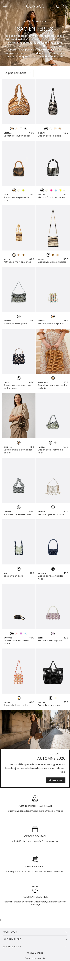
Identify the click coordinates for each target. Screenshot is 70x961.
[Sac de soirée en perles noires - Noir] (53, 569)
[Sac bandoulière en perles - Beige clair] (57, 255)
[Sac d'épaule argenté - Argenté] (19, 316)
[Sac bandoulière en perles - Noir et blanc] (48, 255)
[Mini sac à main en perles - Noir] (42, 190)
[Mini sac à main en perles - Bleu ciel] (56, 190)
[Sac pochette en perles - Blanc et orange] (19, 698)
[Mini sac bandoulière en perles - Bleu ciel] (25, 633)
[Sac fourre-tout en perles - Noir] (25, 128)
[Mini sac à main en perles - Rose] (51, 190)
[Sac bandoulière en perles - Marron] (53, 255)
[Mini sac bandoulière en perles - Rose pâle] (16, 633)
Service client (13, 946)
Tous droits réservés (35, 958)
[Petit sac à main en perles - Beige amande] (14, 255)
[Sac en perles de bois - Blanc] (50, 128)
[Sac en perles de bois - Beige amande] (55, 128)
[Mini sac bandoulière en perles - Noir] (12, 633)
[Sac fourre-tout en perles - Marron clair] (12, 128)
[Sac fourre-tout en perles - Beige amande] (16, 128)
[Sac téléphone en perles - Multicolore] (53, 316)
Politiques (10, 931)
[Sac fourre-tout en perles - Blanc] (21, 128)
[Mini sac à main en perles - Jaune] (60, 190)
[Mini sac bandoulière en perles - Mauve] (21, 633)
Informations (12, 939)
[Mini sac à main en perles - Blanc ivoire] (47, 190)
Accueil (27, 21)
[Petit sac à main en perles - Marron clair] (19, 255)
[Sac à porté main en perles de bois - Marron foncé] (19, 443)
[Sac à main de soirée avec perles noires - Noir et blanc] (19, 378)
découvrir (56, 780)
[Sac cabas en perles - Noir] (50, 698)
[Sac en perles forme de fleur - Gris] (55, 443)
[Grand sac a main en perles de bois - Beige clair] (53, 378)
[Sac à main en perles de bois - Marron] (14, 190)
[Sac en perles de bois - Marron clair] (60, 128)
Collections (39, 21)
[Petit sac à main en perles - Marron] (23, 255)
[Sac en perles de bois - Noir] (46, 128)
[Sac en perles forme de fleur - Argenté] (50, 443)
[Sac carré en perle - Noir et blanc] (19, 569)
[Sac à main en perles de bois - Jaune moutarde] (23, 190)
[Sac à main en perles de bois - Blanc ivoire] (19, 190)
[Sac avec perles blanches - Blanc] (53, 507)
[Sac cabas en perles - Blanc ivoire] (55, 698)
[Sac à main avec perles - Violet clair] (53, 633)
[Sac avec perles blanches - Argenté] (19, 507)
